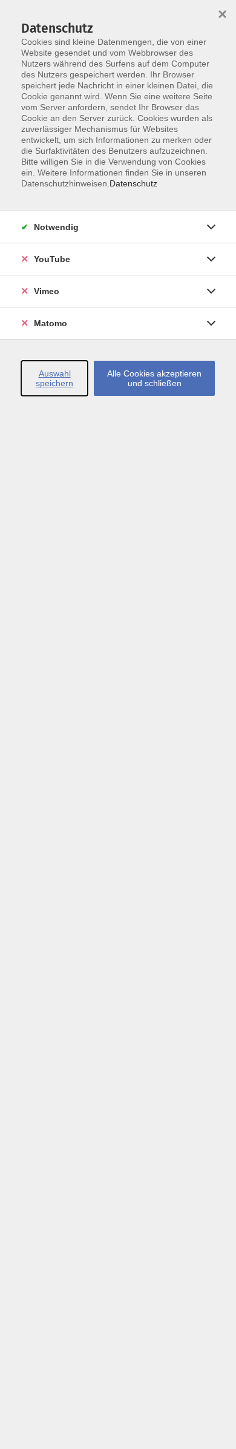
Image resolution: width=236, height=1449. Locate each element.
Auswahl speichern (54, 378)
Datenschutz (133, 183)
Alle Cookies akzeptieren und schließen (154, 378)
